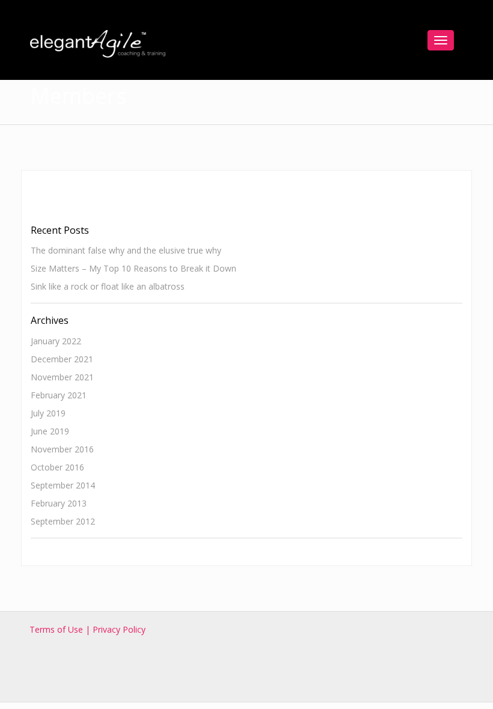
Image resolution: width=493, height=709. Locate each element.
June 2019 (50, 431)
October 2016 (57, 467)
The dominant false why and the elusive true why (126, 250)
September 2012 (63, 521)
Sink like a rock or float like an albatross (108, 286)
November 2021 (62, 377)
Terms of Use (57, 629)
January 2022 (56, 341)
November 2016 (62, 449)
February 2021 (59, 395)
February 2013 (59, 503)
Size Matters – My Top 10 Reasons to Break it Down (133, 268)
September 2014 (63, 485)
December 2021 (62, 359)
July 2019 (48, 413)
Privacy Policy (119, 629)
